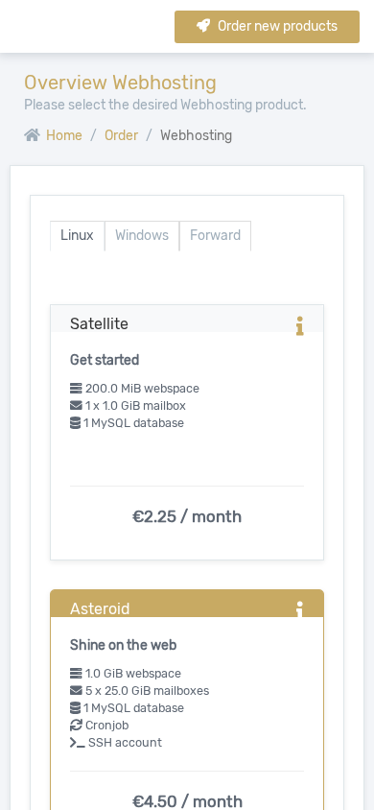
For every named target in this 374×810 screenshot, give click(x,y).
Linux (77, 235)
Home (62, 136)
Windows (142, 235)
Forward (215, 235)
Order (121, 136)
